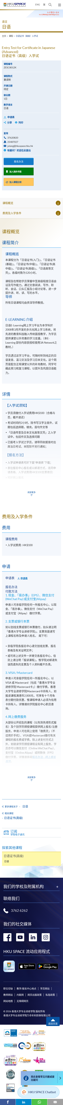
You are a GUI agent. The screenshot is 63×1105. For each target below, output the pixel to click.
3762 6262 (19, 910)
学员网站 (45, 988)
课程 (11, 36)
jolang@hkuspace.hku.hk (20, 146)
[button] (50, 5)
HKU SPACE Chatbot (42, 1092)
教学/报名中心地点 (26, 988)
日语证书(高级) (13, 817)
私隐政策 (50, 994)
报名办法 (18, 161)
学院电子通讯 (17, 833)
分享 (9, 122)
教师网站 (8, 994)
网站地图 (8, 1001)
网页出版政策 (35, 994)
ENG (37, 5)
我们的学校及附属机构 (23, 886)
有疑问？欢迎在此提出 (19, 150)
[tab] (31, 231)
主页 (4, 36)
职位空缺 (8, 988)
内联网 (20, 994)
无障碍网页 (22, 1001)
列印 (20, 122)
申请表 (10, 117)
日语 (6, 26)
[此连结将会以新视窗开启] (26, 966)
